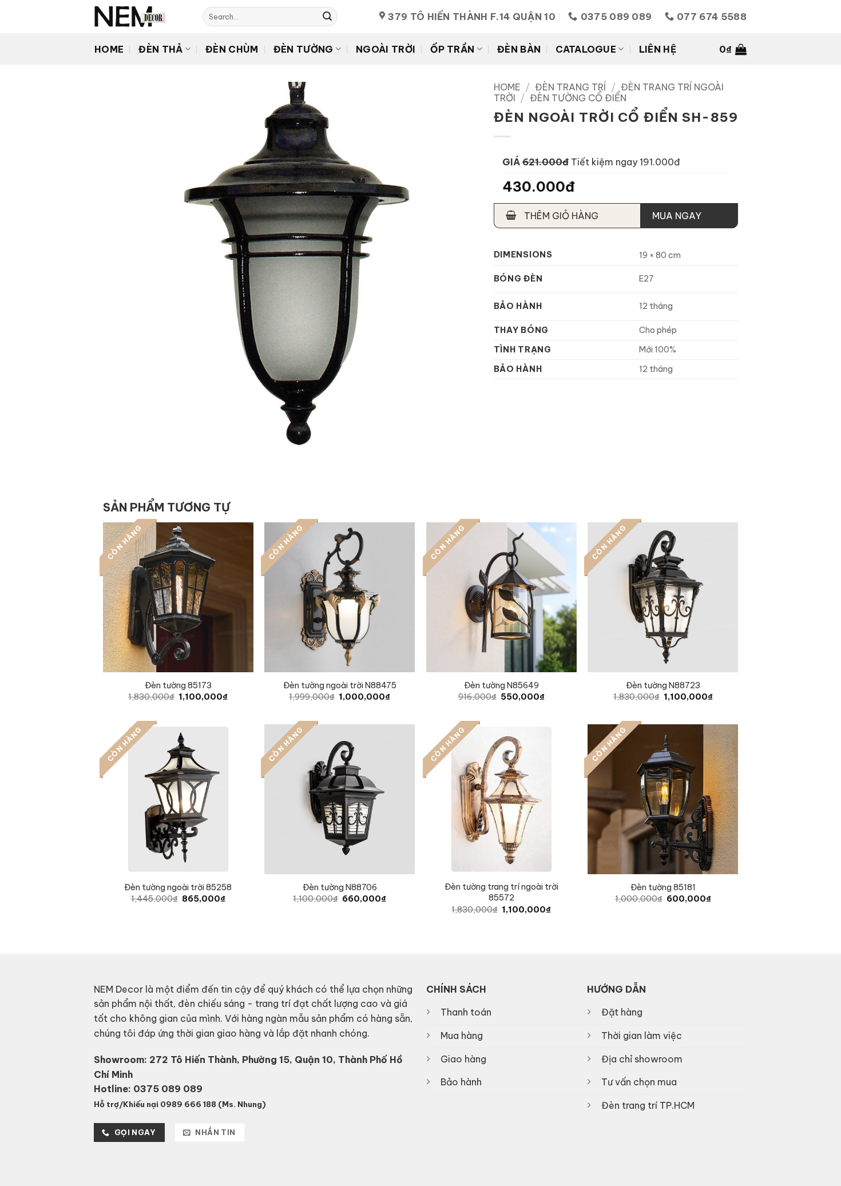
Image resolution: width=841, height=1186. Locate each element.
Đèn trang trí (570, 87)
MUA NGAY (676, 215)
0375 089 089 (168, 1088)
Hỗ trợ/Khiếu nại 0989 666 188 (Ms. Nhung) (180, 1104)
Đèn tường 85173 (178, 685)
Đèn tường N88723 (663, 685)
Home (109, 49)
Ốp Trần (452, 49)
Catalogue (586, 49)
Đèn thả (160, 49)
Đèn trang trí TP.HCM (648, 1105)
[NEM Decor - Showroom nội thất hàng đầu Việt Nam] (139, 16)
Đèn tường (303, 49)
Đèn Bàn (519, 49)
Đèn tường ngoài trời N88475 (339, 685)
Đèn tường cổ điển (578, 98)
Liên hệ (657, 49)
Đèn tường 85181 (663, 887)
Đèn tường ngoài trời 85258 (178, 887)
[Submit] (327, 16)
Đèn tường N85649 (501, 685)
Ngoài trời (385, 49)
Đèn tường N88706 (340, 887)
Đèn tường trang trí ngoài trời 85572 (501, 892)
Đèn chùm (232, 49)
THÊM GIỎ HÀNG (560, 215)
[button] (733, 49)
